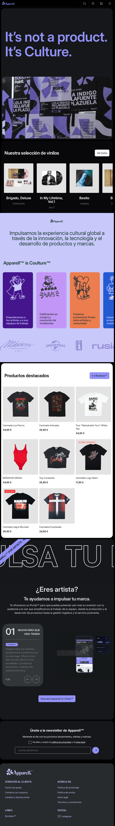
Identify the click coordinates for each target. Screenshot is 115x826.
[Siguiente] (36, 679)
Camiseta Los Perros (20, 412)
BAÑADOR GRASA (20, 463)
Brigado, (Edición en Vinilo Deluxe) (18, 187)
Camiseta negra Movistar (20, 512)
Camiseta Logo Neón (93, 463)
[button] (84, 3)
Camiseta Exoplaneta (57, 512)
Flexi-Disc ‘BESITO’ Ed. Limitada (84, 187)
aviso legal (80, 742)
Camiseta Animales (57, 412)
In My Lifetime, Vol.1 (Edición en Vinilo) (51, 187)
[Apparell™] (8, 3)
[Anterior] (27, 679)
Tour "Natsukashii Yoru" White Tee (93, 412)
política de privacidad (61, 742)
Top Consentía (57, 463)
